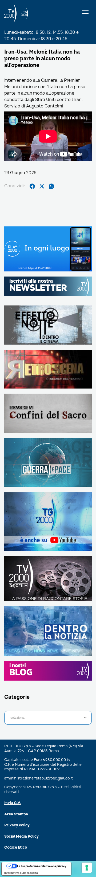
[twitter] (42, 186)
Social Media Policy (21, 836)
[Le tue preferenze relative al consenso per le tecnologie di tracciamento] (87, 868)
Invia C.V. (12, 803)
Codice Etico (15, 847)
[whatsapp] (51, 186)
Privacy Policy (17, 825)
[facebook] (32, 186)
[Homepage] (10, 13)
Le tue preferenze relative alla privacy (41, 866)
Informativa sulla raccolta (21, 872)
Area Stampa (16, 814)
